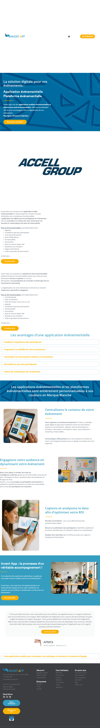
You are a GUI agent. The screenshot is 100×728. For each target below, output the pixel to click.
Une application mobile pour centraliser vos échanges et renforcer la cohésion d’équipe (45, 656)
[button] (69, 36)
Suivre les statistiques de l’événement (22, 372)
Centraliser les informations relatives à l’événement (28, 357)
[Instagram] (7, 697)
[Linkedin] (4, 697)
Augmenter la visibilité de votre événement (24, 349)
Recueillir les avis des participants (20, 364)
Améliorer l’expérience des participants (23, 342)
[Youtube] (10, 697)
